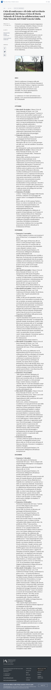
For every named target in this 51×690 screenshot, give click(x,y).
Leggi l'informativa (7, 686)
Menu (47, 1)
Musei (27, 672)
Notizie (9, 8)
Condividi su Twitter (4, 51)
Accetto (43, 685)
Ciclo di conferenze (19, 8)
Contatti (28, 677)
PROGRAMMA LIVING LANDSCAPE (6, 34)
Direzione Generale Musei (8, 664)
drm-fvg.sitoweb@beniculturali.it (9, 680)
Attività (28, 670)
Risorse (28, 680)
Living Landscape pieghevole (7, 38)
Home (4, 8)
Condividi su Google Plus (4, 55)
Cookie (39, 674)
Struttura (28, 668)
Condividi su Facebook (4, 48)
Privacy (40, 672)
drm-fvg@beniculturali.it (8, 677)
